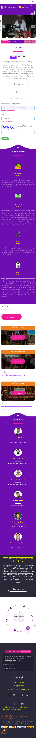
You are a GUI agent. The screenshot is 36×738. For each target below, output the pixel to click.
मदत (17, 716)
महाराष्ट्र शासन (20, 686)
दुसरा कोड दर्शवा (22, 125)
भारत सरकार (20, 682)
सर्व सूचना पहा (5, 42)
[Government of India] (21, 727)
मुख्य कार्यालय (25, 651)
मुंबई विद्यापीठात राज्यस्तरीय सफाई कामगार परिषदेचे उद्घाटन (16, 408)
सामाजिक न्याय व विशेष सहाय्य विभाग (20, 689)
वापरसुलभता (24, 716)
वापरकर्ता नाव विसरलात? (8, 111)
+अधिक (9, 42)
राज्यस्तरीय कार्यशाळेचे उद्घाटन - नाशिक (13, 375)
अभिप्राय (11, 718)
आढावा (13, 57)
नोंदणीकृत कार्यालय (12, 651)
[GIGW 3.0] (30, 727)
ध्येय (24, 57)
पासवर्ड (3, 115)
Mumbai (4, 404)
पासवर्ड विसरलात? (6, 121)
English (31, 2)
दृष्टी (19, 57)
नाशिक (4, 372)
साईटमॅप (4, 718)
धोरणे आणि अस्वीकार (7, 716)
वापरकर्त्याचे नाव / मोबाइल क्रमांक (10, 104)
